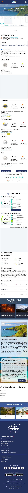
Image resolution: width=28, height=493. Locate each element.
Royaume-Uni (5, 4)
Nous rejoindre (5, 448)
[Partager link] (11, 177)
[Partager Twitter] (16, 177)
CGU (13, 479)
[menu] (2, 2)
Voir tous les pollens (15, 210)
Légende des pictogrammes (8, 452)
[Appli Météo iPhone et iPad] (9, 474)
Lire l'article (21, 380)
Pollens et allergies (9, 197)
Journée (6, 25)
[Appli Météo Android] (18, 474)
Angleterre (10, 4)
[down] (14, 354)
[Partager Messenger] (19, 177)
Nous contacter (5, 450)
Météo (1, 4)
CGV (17, 479)
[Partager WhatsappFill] (22, 177)
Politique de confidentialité (9, 484)
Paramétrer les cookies (21, 484)
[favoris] (23, 8)
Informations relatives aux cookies (14, 481)
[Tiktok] (22, 468)
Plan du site (21, 479)
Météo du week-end (21, 171)
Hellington (14, 4)
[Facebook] (5, 468)
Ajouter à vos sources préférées (15, 180)
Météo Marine (4, 459)
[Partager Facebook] (14, 177)
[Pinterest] (19, 468)
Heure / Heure (13, 25)
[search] (26, 2)
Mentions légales (7, 479)
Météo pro (3, 461)
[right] (27, 19)
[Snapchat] (12, 468)
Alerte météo (4, 443)
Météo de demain (6, 171)
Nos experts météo (6, 439)
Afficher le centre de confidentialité (14, 486)
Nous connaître (5, 446)
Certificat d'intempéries (7, 441)
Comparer (21, 25)
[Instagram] (15, 468)
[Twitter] (9, 468)
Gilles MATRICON (14, 37)
